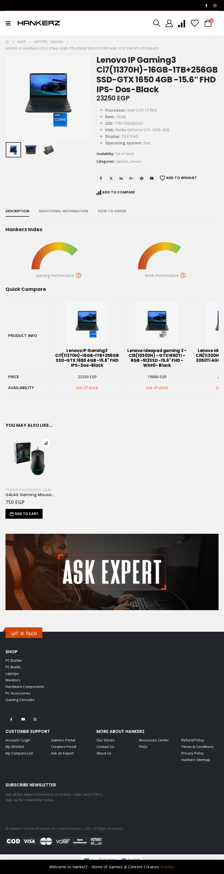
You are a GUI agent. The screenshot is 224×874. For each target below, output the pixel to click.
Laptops (121, 161)
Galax (46, 490)
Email (152, 178)
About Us (103, 753)
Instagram (35, 719)
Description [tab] (17, 210)
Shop (11, 652)
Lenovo (136, 161)
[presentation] (12, 98)
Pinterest (141, 178)
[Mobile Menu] (9, 23)
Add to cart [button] (26, 513)
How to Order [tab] (112, 210)
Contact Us (105, 746)
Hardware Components (24, 686)
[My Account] (169, 23)
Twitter (111, 178)
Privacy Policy (192, 753)
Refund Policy (192, 740)
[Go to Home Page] (7, 42)
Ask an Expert (62, 753)
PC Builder (13, 660)
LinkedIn (121, 178)
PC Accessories (18, 693)
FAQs (143, 746)
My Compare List (19, 753)
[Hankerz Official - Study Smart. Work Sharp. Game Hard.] (38, 23)
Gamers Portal (63, 740)
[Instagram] (214, 5)
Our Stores (105, 740)
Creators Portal (63, 746)
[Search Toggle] (157, 23)
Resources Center (154, 740)
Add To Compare (118, 192)
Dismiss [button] (167, 866)
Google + (131, 178)
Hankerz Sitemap (195, 759)
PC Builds (13, 666)
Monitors (12, 680)
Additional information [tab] (63, 210)
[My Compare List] (181, 23)
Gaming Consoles (20, 699)
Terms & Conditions (197, 746)
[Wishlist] (194, 23)
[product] (30, 458)
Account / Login (17, 740)
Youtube (23, 719)
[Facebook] (206, 5)
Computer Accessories (23, 490)
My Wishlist (14, 746)
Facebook (100, 178)
